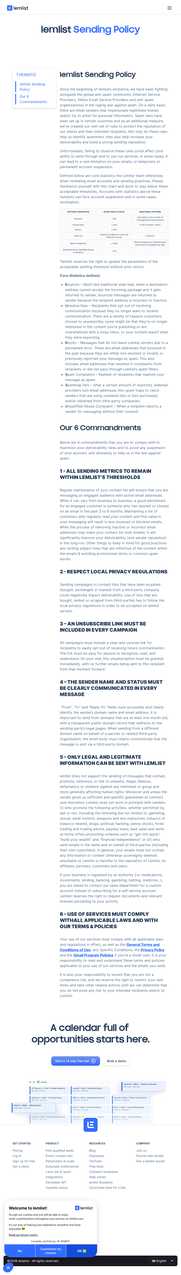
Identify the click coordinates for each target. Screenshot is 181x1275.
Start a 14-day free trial (72, 1061)
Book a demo (116, 1061)
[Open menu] (169, 8)
